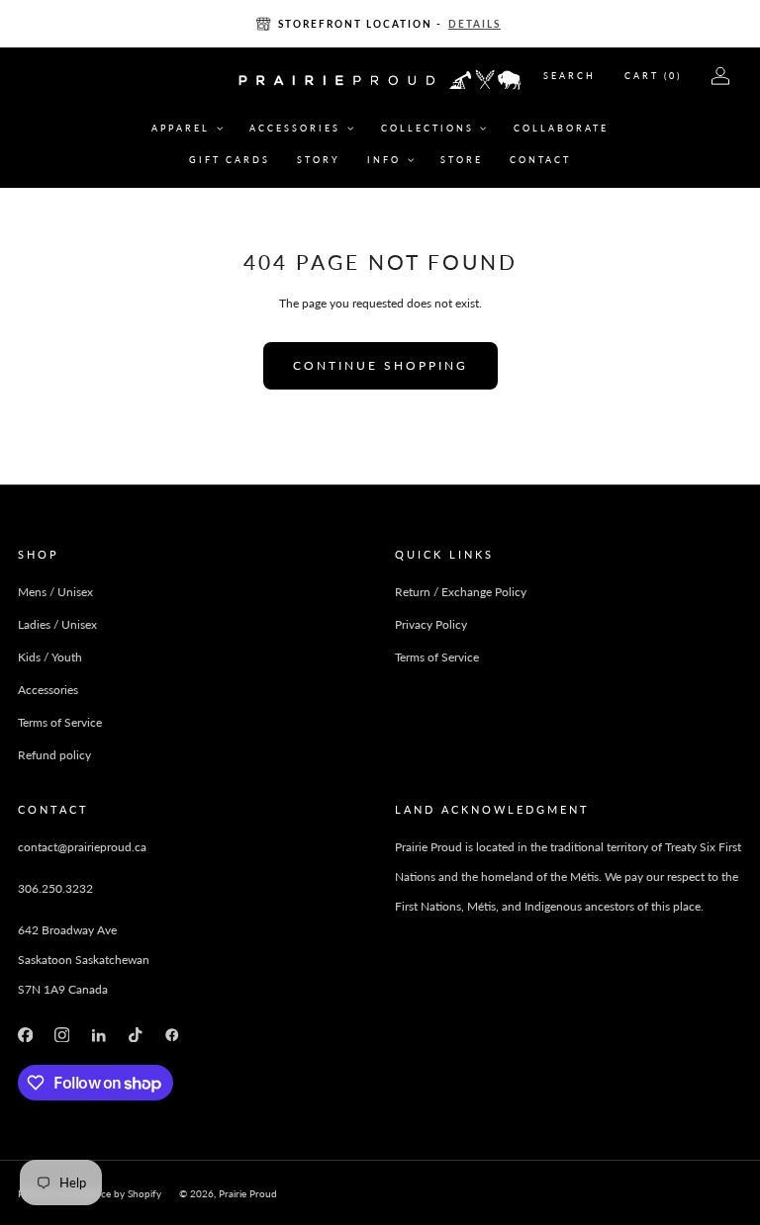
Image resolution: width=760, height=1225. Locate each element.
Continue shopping (380, 365)
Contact (540, 159)
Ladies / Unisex (57, 624)
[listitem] (380, 23)
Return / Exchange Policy (460, 591)
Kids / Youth (50, 657)
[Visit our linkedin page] (98, 1034)
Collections (427, 128)
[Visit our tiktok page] (135, 1034)
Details (474, 24)
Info (384, 159)
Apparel (180, 128)
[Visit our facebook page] (25, 1034)
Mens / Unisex (55, 591)
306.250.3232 (55, 888)
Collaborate (561, 128)
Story (318, 159)
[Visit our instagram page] (62, 1034)
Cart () (653, 75)
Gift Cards (229, 159)
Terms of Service (60, 722)
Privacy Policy (431, 624)
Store (461, 159)
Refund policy (54, 754)
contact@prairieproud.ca (82, 846)
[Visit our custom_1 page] (172, 1034)
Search (569, 75)
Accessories (294, 128)
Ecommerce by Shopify (110, 1193)
